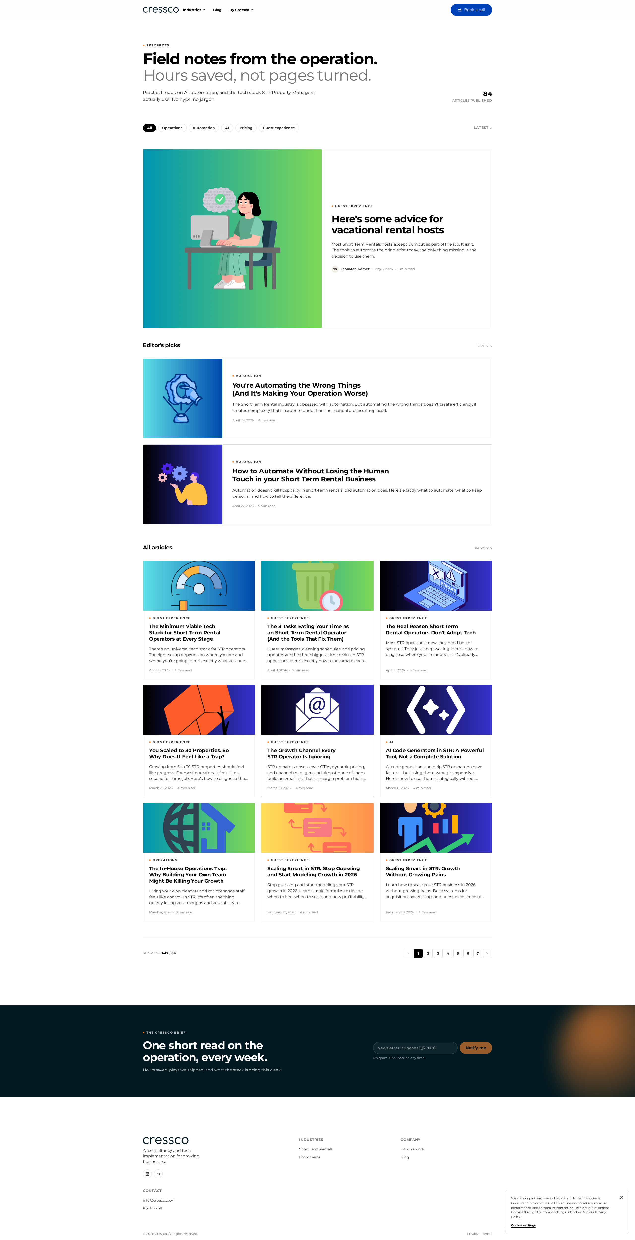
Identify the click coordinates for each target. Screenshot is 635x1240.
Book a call (152, 1208)
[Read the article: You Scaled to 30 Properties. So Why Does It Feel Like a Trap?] (199, 710)
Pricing (246, 128)
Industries (192, 10)
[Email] (158, 1173)
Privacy (472, 1234)
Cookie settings (523, 1225)
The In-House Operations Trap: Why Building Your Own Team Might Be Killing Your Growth (187, 875)
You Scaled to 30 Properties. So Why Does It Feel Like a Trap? (189, 753)
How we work (412, 1149)
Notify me (476, 1047)
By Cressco (239, 10)
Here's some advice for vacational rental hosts (388, 224)
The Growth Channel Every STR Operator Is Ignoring (301, 753)
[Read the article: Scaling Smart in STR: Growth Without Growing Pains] (436, 828)
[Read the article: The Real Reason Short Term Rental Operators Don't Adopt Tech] (436, 586)
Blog (217, 10)
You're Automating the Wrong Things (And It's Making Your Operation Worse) (300, 389)
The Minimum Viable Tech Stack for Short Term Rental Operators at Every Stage (184, 632)
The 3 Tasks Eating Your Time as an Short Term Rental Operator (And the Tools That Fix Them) (308, 632)
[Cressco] (161, 10)
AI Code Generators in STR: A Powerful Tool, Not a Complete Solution (435, 753)
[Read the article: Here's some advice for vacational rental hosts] (232, 238)
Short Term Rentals (316, 1149)
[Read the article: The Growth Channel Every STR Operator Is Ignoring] (317, 710)
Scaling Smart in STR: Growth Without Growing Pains (423, 872)
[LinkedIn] (147, 1173)
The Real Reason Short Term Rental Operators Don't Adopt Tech (431, 629)
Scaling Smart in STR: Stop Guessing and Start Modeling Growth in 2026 (313, 872)
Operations (172, 128)
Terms (487, 1234)
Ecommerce (309, 1157)
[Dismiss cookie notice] (621, 1197)
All (149, 128)
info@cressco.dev (158, 1200)
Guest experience (279, 128)
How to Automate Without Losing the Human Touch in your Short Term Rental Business (310, 475)
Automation (204, 128)
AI (227, 128)
